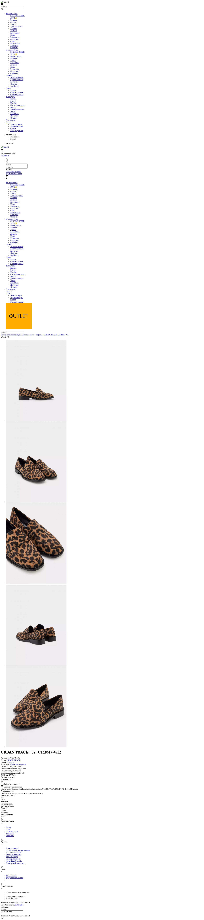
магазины (5, 155)
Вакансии (10, 834)
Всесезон (10, 762)
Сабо (12, 41)
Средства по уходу (17, 105)
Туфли (13, 24)
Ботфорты (14, 46)
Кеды (12, 35)
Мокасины (14, 69)
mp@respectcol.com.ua (14, 878)
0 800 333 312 (11, 876)
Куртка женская (16, 80)
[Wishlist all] (7, 176)
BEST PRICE (15, 56)
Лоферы (13, 31)
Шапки (13, 99)
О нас (8, 829)
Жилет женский (16, 78)
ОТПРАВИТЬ (6, 912)
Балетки (13, 29)
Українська (14, 137)
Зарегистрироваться (14, 174)
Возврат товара (12, 857)
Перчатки (14, 116)
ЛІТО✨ (13, 18)
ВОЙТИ (9, 169)
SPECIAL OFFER (17, 16)
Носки (13, 107)
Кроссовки (14, 33)
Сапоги (13, 22)
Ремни (13, 101)
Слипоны (14, 48)
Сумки (8, 88)
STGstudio (19, 905)
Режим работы (7, 886)
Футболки (14, 86)
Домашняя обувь (17, 109)
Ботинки (13, 20)
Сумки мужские (16, 95)
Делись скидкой (12, 848)
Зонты (12, 112)
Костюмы (14, 82)
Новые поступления (18, 764)
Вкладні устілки (16, 131)
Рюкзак (13, 90)
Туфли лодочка (16, 26)
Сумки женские (16, 92)
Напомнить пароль (13, 172)
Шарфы (13, 103)
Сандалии (14, 39)
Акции (8, 827)
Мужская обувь (12, 50)
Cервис (4, 842)
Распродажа (10, 120)
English (13, 139)
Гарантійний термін (14, 861)
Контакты (10, 836)
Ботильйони (15, 43)
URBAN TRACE (13, 760)
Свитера (13, 84)
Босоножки (14, 37)
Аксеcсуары (10, 97)
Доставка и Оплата (13, 852)
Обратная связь (12, 831)
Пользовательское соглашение (18, 850)
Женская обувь (11, 14)
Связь (3, 869)
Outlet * (9, 122)
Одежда (9, 75)
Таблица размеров (13, 859)
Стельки (13, 118)
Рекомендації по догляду (15, 863)
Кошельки (14, 114)
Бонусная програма (13, 855)
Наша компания (7, 821)
